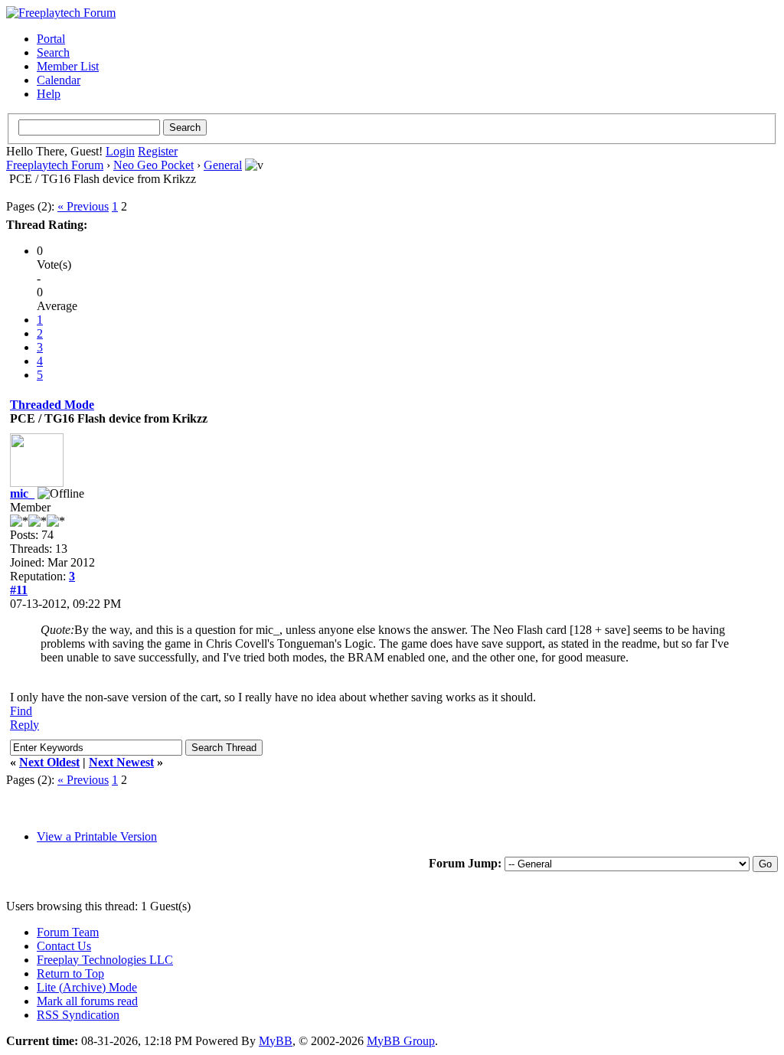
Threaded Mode (52, 404)
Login (120, 151)
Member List (68, 66)
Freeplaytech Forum (54, 164)
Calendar (58, 80)
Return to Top (70, 973)
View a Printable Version (97, 836)
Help (48, 93)
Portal (51, 38)
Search (53, 52)
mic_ (22, 493)
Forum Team (68, 932)
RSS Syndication (78, 1014)
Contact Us (64, 945)
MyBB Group (401, 1040)
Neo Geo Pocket (153, 164)
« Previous (83, 206)
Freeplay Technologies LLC (105, 959)
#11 (19, 589)
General (223, 164)
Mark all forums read (87, 1001)
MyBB (275, 1040)
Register (158, 151)
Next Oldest (49, 762)
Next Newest (121, 762)
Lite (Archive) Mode (87, 987)
